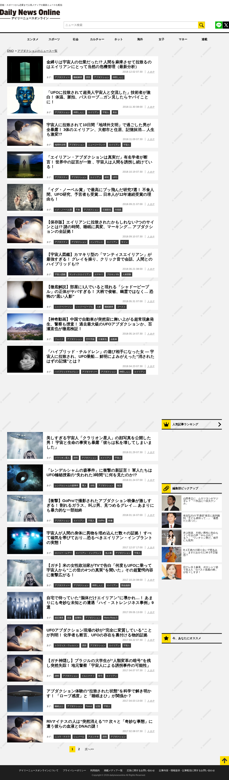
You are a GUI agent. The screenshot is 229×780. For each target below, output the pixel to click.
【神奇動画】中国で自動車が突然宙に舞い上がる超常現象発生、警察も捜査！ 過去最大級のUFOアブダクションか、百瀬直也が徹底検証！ (100, 324)
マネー (183, 39)
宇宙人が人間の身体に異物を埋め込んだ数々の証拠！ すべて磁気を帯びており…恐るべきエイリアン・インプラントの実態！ (99, 538)
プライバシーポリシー (74, 770)
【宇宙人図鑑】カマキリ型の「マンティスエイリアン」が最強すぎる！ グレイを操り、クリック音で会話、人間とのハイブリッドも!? (100, 259)
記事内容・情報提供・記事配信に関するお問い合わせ (187, 770)
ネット (118, 39)
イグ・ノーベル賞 (63, 209)
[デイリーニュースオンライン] (30, 12)
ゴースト (121, 307)
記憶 (98, 706)
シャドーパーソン (63, 307)
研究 (107, 177)
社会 (76, 39)
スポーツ (54, 39)
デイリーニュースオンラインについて (39, 770)
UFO (115, 177)
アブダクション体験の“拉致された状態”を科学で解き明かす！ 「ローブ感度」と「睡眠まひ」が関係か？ (99, 693)
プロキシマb (113, 274)
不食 (78, 209)
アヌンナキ (93, 736)
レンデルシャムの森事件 (66, 485)
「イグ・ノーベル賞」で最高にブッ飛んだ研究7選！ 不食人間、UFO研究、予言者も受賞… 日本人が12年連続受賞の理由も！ (100, 194)
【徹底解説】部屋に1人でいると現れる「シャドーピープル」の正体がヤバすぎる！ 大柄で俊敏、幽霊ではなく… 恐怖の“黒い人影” (100, 292)
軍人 (84, 485)
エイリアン (93, 112)
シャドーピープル (84, 307)
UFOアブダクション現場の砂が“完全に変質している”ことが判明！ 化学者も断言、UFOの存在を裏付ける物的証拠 (99, 632)
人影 (99, 307)
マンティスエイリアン (80, 274)
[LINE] (218, 25)
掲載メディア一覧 (113, 770)
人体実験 (127, 274)
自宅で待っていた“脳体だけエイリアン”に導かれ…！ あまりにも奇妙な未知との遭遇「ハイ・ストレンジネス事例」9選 (100, 603)
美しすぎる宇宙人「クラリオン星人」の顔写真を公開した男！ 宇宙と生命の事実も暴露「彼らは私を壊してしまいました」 (99, 443)
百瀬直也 (107, 209)
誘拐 (88, 77)
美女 (115, 112)
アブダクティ (61, 177)
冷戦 (92, 485)
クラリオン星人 (62, 458)
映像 (110, 520)
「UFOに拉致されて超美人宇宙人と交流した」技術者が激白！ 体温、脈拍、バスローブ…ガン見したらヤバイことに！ (99, 97)
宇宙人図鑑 (60, 274)
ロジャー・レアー (63, 553)
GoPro (101, 520)
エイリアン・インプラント (88, 553)
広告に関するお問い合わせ (141, 770)
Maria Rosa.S (110, 617)
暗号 (100, 676)
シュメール (79, 736)
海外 (140, 39)
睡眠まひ (59, 706)
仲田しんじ (118, 77)
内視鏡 (118, 209)
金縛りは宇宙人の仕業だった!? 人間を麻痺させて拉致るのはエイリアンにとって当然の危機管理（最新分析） (99, 64)
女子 (161, 39)
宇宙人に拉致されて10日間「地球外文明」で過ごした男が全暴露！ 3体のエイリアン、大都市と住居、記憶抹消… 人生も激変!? (100, 129)
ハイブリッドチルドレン (66, 371)
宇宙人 (106, 112)
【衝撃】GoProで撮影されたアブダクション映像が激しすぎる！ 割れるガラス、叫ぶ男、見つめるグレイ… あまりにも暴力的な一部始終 (100, 505)
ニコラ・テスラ (62, 736)
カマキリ (98, 274)
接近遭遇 (59, 617)
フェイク (59, 339)
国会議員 (125, 585)
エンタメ (32, 39)
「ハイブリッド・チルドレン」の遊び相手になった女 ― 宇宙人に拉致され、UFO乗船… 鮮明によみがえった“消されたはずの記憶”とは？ (101, 356)
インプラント (96, 242)
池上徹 (108, 553)
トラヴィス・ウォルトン (66, 645)
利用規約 (95, 770)
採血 (69, 617)
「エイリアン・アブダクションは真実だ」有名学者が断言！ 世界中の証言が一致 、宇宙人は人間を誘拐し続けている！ (99, 162)
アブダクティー (62, 77)
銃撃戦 (78, 617)
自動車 (114, 339)
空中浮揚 (90, 339)
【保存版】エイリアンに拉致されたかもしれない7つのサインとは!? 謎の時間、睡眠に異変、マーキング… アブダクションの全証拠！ (100, 227)
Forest (89, 706)
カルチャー (97, 39)
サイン (124, 242)
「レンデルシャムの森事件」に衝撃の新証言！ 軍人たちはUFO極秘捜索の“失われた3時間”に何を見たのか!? (99, 472)
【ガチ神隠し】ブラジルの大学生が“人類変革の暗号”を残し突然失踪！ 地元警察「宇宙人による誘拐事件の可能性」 (99, 662)
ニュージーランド (96, 144)
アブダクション (101, 77)
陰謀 (119, 485)
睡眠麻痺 (78, 77)
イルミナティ (88, 676)
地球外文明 (60, 144)
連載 (204, 39)
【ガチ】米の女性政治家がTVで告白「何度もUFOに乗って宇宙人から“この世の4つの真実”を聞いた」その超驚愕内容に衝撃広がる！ (100, 570)
